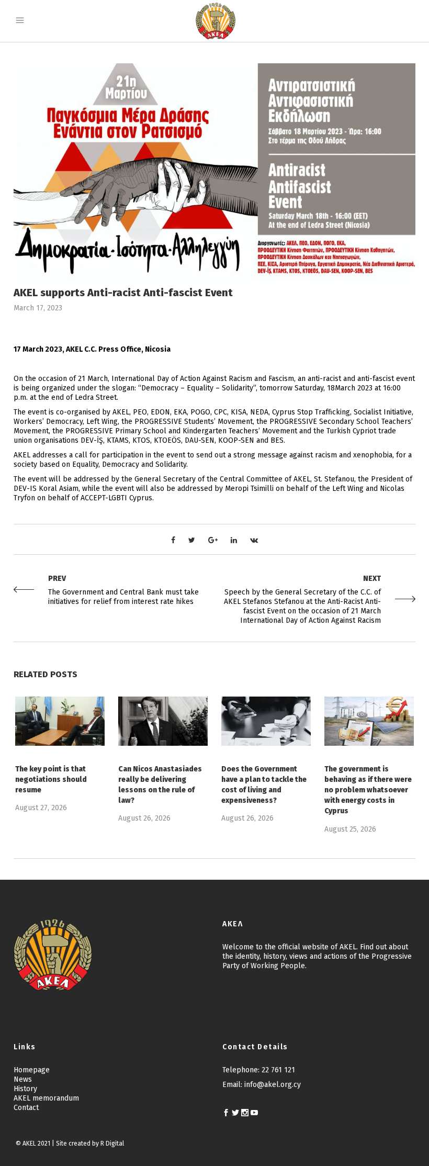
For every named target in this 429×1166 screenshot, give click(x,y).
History (25, 1088)
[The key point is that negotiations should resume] (60, 721)
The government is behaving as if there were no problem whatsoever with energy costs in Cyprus (368, 790)
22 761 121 (278, 1070)
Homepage (32, 1070)
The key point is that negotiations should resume (51, 779)
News (23, 1079)
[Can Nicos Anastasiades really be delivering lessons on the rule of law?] (163, 721)
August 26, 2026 (144, 818)
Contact (26, 1107)
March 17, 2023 (38, 308)
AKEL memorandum (46, 1098)
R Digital (112, 1143)
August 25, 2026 (350, 829)
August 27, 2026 (41, 807)
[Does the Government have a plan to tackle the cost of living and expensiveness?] (266, 721)
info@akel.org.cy (272, 1084)
